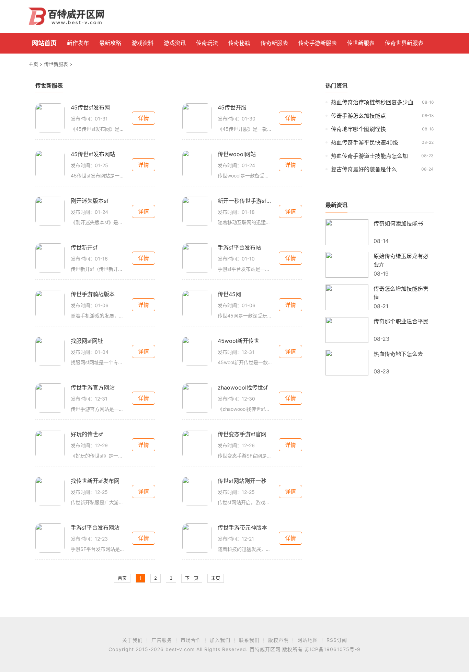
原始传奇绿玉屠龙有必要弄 (401, 260)
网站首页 (44, 43)
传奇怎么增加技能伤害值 (401, 292)
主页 (33, 64)
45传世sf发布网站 (93, 154)
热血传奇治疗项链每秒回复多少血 (372, 102)
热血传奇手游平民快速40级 (364, 142)
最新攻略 (110, 42)
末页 (215, 578)
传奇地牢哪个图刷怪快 (358, 129)
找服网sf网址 (87, 340)
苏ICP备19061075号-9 (333, 649)
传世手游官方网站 (93, 387)
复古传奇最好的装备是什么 (364, 169)
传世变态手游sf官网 (242, 434)
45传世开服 (232, 107)
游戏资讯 (175, 42)
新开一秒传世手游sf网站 (245, 200)
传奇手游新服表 (317, 42)
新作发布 (78, 42)
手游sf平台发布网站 (95, 527)
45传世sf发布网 (90, 107)
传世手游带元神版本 (242, 527)
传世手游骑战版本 (93, 294)
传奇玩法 (207, 42)
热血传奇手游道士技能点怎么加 (369, 155)
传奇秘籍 (239, 42)
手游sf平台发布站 (239, 247)
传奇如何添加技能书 (398, 223)
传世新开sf (84, 247)
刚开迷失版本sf (89, 200)
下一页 (191, 578)
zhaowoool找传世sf (243, 387)
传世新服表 (361, 42)
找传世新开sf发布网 (95, 480)
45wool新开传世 (238, 340)
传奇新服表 (274, 42)
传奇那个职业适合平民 (401, 321)
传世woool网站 (237, 154)
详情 (143, 118)
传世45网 (229, 294)
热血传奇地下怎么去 (398, 353)
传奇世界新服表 (404, 42)
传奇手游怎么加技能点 (358, 115)
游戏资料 (142, 42)
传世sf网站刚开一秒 (242, 480)
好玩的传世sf (87, 434)
